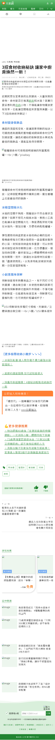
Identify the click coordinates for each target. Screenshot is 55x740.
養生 (12, 8)
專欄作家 (32, 729)
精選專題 (30, 725)
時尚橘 (11, 467)
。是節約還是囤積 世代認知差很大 (22, 373)
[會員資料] (47, 3)
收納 (18, 105)
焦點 (4, 8)
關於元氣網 (8, 725)
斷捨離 (32, 467)
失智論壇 (22, 8)
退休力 (48, 725)
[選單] (51, 3)
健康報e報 (14, 713)
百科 (41, 8)
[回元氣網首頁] (10, 3)
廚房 (31, 100)
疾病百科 (39, 725)
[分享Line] (21, 14)
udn (3, 62)
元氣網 (10, 62)
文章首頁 (22, 729)
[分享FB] (7, 14)
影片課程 (7, 571)
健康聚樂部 (19, 725)
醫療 (33, 8)
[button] (51, 8)
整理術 (22, 467)
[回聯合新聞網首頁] (3, 3)
